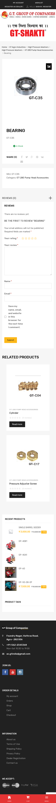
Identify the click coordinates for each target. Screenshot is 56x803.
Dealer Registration (16, 758)
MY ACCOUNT (18, 3)
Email (7, 293)
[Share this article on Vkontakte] (42, 157)
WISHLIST (39, 3)
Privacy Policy (13, 753)
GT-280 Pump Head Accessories (39, 50)
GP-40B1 (23, 541)
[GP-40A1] (11, 564)
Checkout (11, 715)
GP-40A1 (23, 555)
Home (4, 47)
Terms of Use (13, 744)
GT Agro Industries (17, 47)
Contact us (12, 763)
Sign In (39, 7)
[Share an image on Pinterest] (37, 157)
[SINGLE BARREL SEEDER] (11, 537)
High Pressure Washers (38, 47)
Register (47, 7)
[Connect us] (5, 672)
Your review (11, 245)
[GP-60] (11, 577)
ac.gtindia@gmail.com (18, 654)
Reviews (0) (9, 198)
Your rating (11, 238)
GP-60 (22, 568)
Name (8, 281)
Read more (17, 424)
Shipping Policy (14, 749)
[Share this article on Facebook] (21, 157)
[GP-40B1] (11, 550)
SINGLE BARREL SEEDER (30, 527)
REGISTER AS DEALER (14, 7)
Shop (9, 705)
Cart (8, 710)
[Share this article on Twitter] (26, 157)
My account (12, 696)
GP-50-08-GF (25, 582)
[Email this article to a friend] (21, 162)
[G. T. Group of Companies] (28, 20)
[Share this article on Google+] (31, 157)
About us (11, 739)
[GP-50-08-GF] (11, 590)
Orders (9, 701)
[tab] (28, 198)
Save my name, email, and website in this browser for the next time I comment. (15, 317)
